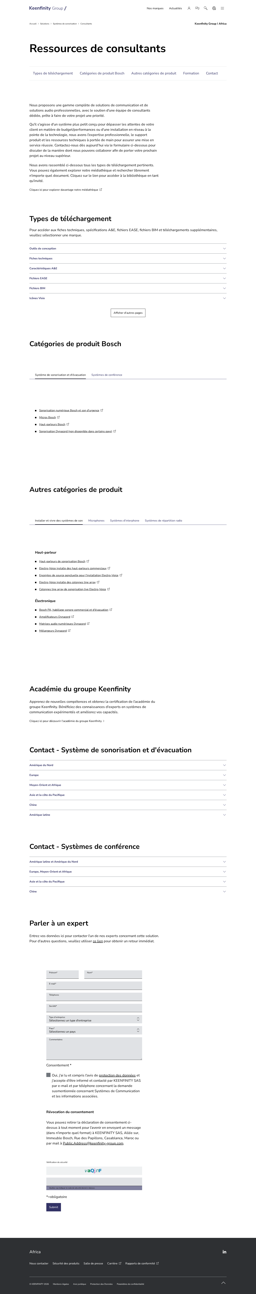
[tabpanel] (128, 422)
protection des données (117, 1075)
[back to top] (223, 1283)
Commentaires (56, 1039)
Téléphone (54, 995)
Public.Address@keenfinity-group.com (93, 1143)
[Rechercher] (205, 8)
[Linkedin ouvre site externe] (224, 1252)
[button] (128, 248)
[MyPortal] (189, 8)
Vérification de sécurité (56, 1162)
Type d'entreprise (57, 1017)
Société (53, 1006)
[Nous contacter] (197, 8)
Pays (52, 1028)
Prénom (53, 972)
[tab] (60, 375)
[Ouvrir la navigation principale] (222, 8)
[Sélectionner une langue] (214, 8)
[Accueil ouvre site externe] (48, 8)
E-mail (52, 983)
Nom (89, 972)
